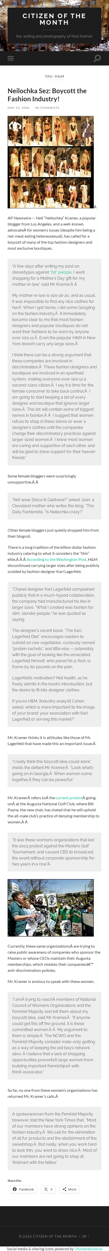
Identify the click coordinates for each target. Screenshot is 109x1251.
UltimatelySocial (88, 1248)
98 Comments (47, 108)
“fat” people (60, 272)
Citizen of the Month (54, 19)
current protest (69, 797)
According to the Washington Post (56, 559)
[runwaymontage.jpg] (51, 206)
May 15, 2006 (19, 108)
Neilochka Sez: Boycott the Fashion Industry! (47, 95)
